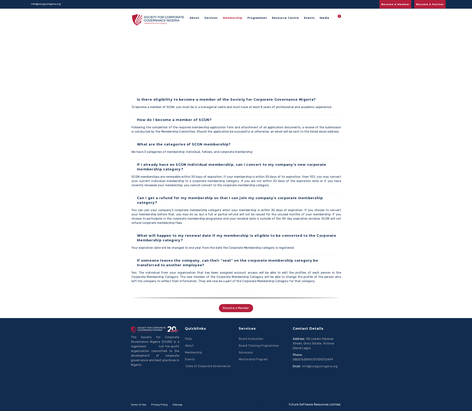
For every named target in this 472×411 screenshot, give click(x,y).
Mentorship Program (253, 359)
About (194, 18)
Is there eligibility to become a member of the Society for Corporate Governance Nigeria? (226, 100)
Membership (232, 18)
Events (309, 18)
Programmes (257, 18)
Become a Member (395, 4)
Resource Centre (285, 18)
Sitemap (177, 404)
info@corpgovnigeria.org (320, 366)
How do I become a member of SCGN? (174, 120)
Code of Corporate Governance (207, 366)
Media (324, 18)
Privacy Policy (159, 404)
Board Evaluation (251, 339)
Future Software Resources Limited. (315, 404)
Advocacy (246, 352)
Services (211, 18)
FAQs (188, 339)
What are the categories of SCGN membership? (184, 144)
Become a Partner (430, 4)
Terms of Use (138, 404)
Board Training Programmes (259, 345)
